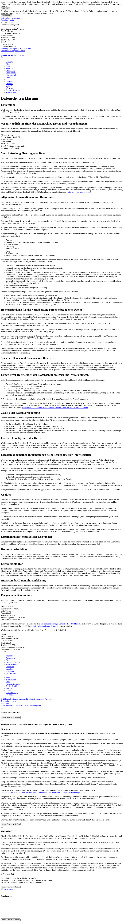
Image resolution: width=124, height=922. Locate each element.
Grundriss (9, 84)
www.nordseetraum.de (9, 705)
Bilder (8, 64)
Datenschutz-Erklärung (14, 662)
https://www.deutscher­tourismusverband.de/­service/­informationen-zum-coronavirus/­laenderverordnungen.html (43, 792)
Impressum (16, 18)
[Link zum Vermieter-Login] (8, 889)
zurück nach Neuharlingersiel (29, 705)
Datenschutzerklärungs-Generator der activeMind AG (61, 624)
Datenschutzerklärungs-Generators (46, 626)
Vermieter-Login (12, 693)
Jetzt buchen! (11, 75)
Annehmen (5, 9)
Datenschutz (5, 18)
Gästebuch (10, 81)
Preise (8, 66)
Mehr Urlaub (11, 92)
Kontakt (9, 77)
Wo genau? (10, 88)
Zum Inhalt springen (8, 20)
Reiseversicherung (13, 90)
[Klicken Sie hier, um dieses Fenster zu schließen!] (2, 708)
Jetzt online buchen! (8, 701)
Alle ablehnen (6, 16)
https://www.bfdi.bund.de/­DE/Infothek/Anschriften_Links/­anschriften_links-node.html (55, 408)
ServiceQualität (12, 686)
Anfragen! (5, 703)
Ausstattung (10, 71)
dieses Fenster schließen (11, 717)
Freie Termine (11, 73)
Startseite (9, 62)
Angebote (9, 68)
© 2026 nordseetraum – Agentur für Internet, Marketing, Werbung (26, 699)
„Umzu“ (9, 86)
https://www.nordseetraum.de (79, 192)
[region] (62, 20)
